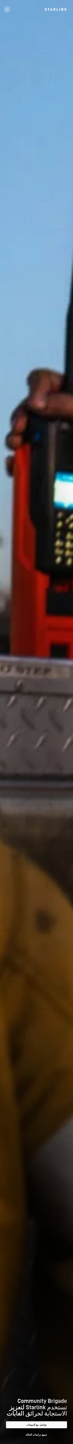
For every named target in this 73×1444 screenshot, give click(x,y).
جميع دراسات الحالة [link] (36, 1434)
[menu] (7, 9)
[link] (55, 9)
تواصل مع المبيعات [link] (36, 1424)
